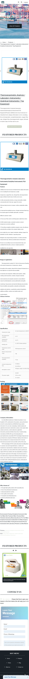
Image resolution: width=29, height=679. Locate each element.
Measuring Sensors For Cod (18, 517)
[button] (18, 2)
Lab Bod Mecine (24, 523)
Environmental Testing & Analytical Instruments (12, 514)
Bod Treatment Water (11, 516)
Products (10, 42)
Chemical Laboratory (5, 517)
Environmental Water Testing (7, 521)
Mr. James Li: (7, 599)
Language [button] (26, 2)
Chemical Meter (20, 516)
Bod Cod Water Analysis (21, 519)
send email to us (15, 126)
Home (4, 42)
